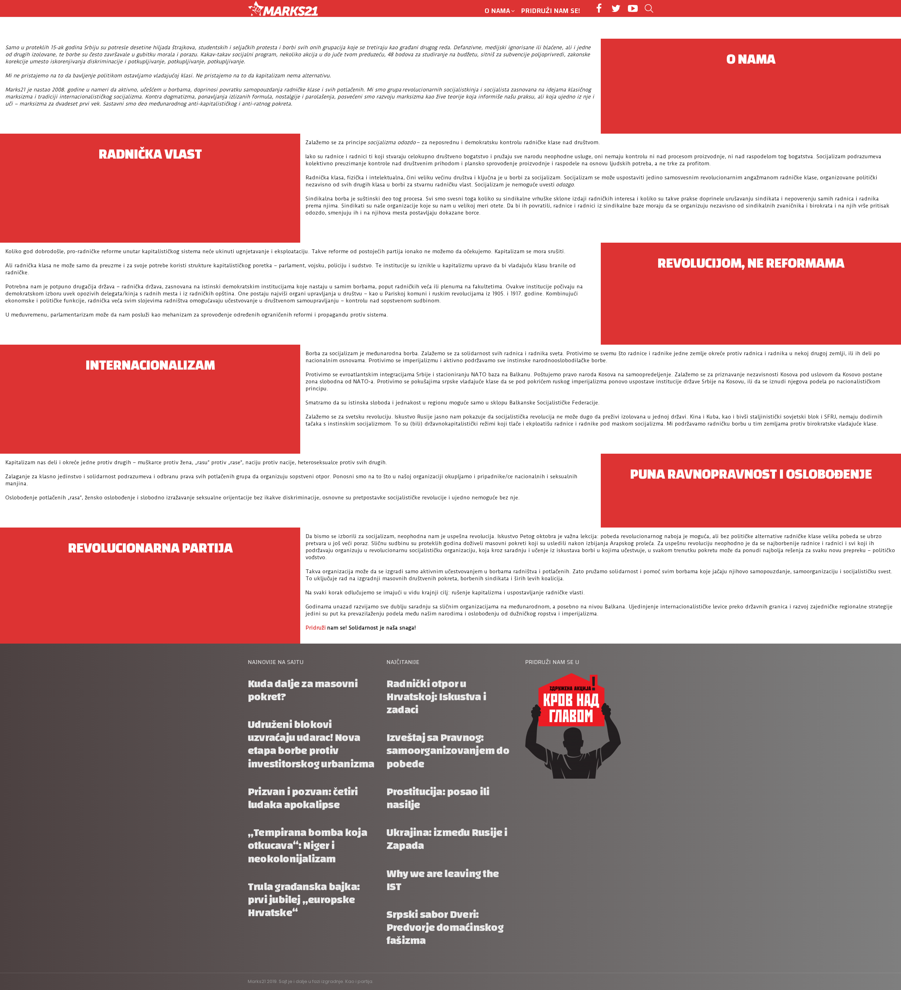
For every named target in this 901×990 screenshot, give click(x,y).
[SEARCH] (649, 8)
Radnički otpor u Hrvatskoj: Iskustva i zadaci (436, 697)
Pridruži (315, 628)
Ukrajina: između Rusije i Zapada (447, 839)
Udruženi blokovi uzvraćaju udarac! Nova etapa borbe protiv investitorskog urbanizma (311, 744)
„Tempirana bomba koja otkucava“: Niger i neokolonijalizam (307, 846)
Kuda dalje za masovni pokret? (303, 690)
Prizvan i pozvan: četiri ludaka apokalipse (303, 798)
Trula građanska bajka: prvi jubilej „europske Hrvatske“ (304, 900)
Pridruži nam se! (550, 11)
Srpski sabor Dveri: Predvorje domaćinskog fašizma (444, 928)
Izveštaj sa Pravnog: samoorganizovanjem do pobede (447, 751)
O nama (497, 11)
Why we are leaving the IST (442, 880)
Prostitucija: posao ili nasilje (437, 798)
